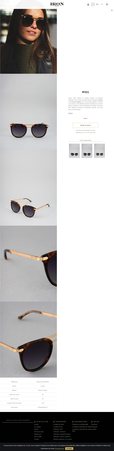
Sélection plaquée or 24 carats (62, 439)
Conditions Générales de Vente (81, 427)
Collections (6, 18)
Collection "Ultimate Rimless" (62, 434)
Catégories (60, 421)
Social (96, 421)
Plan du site (42, 421)
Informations (80, 421)
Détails (70, 113)
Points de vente (39, 431)
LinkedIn (93, 429)
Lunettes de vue (24, 13)
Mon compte (38, 436)
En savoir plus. (59, 448)
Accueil (36, 424)
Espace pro (37, 434)
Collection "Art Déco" (59, 431)
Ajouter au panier (85, 125)
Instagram (94, 427)
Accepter (69, 448)
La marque (37, 427)
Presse (36, 429)
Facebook (94, 424)
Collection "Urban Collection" (62, 436)
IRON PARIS (18, 18)
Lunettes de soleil (8, 13)
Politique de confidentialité (80, 424)
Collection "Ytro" (58, 429)
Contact (36, 439)
